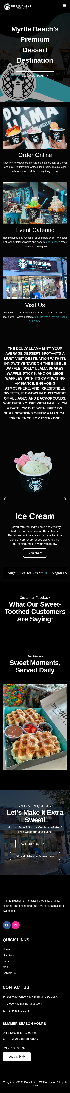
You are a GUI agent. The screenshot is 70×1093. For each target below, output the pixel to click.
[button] (64, 5)
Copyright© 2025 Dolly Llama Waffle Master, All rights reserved (35, 1084)
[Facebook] (7, 925)
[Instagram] (16, 925)
